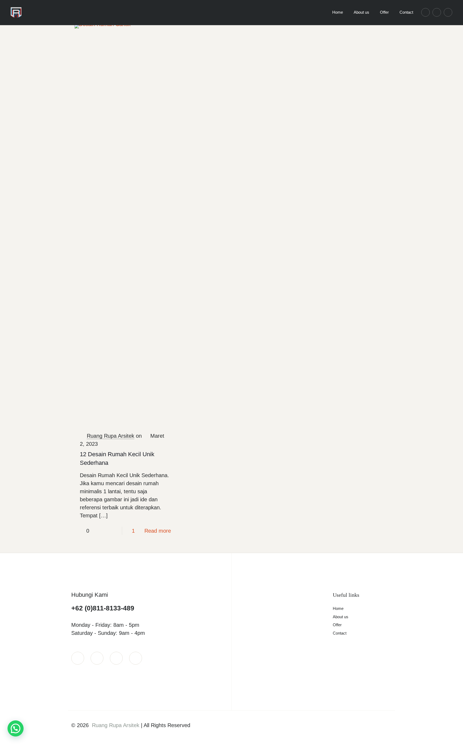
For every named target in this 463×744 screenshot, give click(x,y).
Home (338, 608)
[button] (16, 728)
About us (340, 616)
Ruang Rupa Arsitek (110, 436)
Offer (337, 625)
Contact (339, 633)
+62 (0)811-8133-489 (102, 608)
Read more (157, 531)
